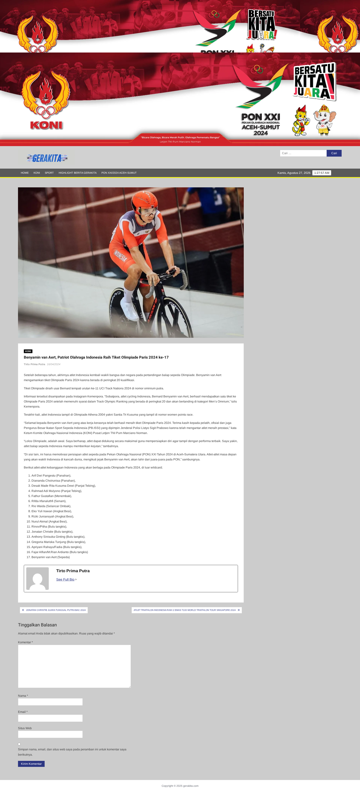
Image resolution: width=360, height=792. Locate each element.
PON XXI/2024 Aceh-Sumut (119, 172)
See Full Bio (65, 579)
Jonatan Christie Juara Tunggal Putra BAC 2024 (56, 610)
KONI (37, 172)
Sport (49, 172)
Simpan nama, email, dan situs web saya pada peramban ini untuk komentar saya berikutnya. (72, 752)
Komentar (25, 642)
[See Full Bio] (75, 580)
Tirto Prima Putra (34, 364)
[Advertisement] (112, 26)
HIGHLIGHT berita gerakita (78, 172)
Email (23, 711)
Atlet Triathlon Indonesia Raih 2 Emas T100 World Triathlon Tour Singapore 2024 (185, 610)
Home (25, 172)
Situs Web (25, 728)
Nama (23, 695)
